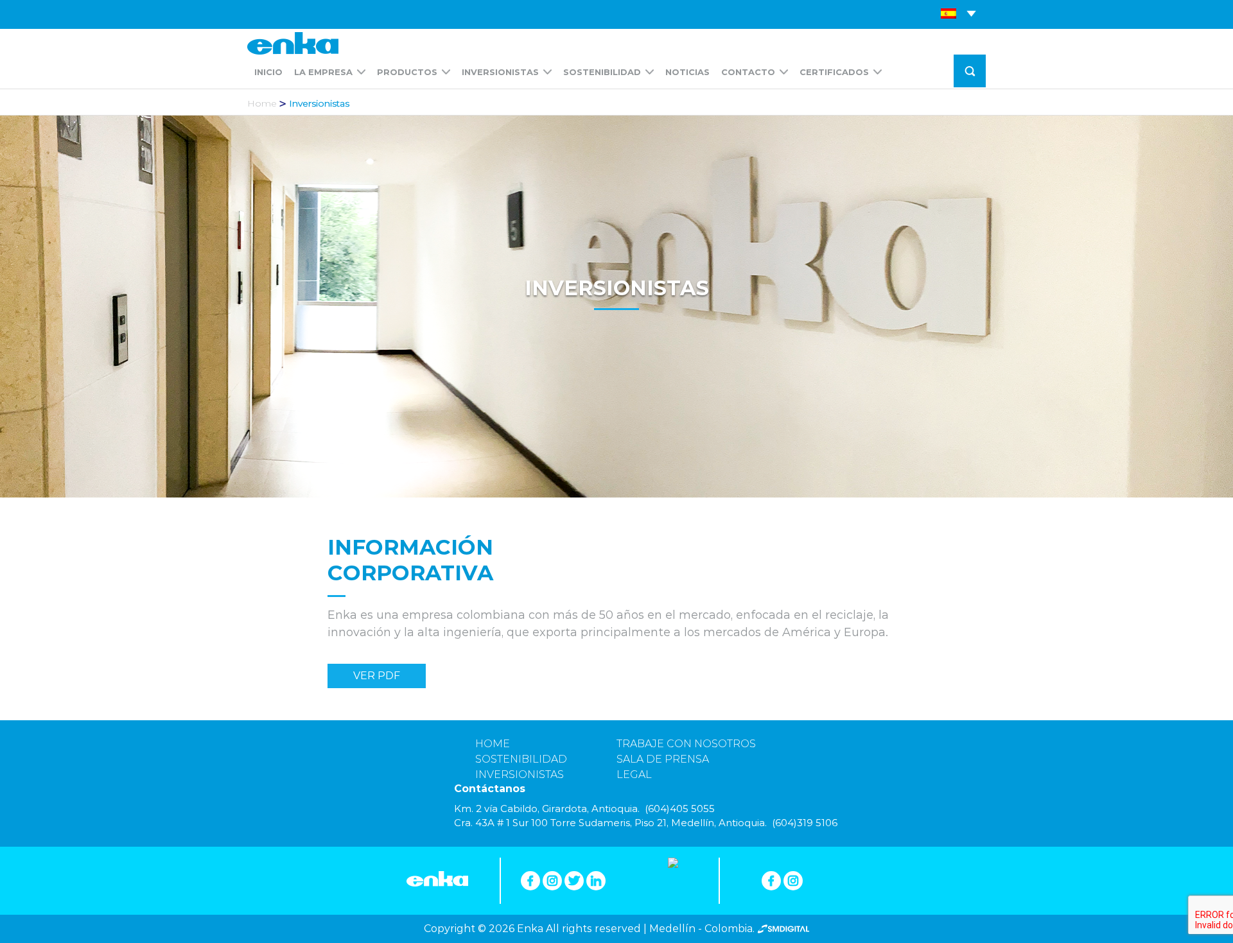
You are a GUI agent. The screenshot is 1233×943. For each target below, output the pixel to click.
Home (262, 103)
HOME (492, 744)
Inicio (268, 72)
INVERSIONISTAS (500, 72)
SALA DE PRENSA (662, 759)
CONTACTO (748, 72)
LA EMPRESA (323, 72)
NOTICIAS (687, 72)
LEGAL (634, 774)
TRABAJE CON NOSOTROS (686, 744)
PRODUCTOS (407, 72)
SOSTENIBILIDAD (602, 72)
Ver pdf (376, 676)
